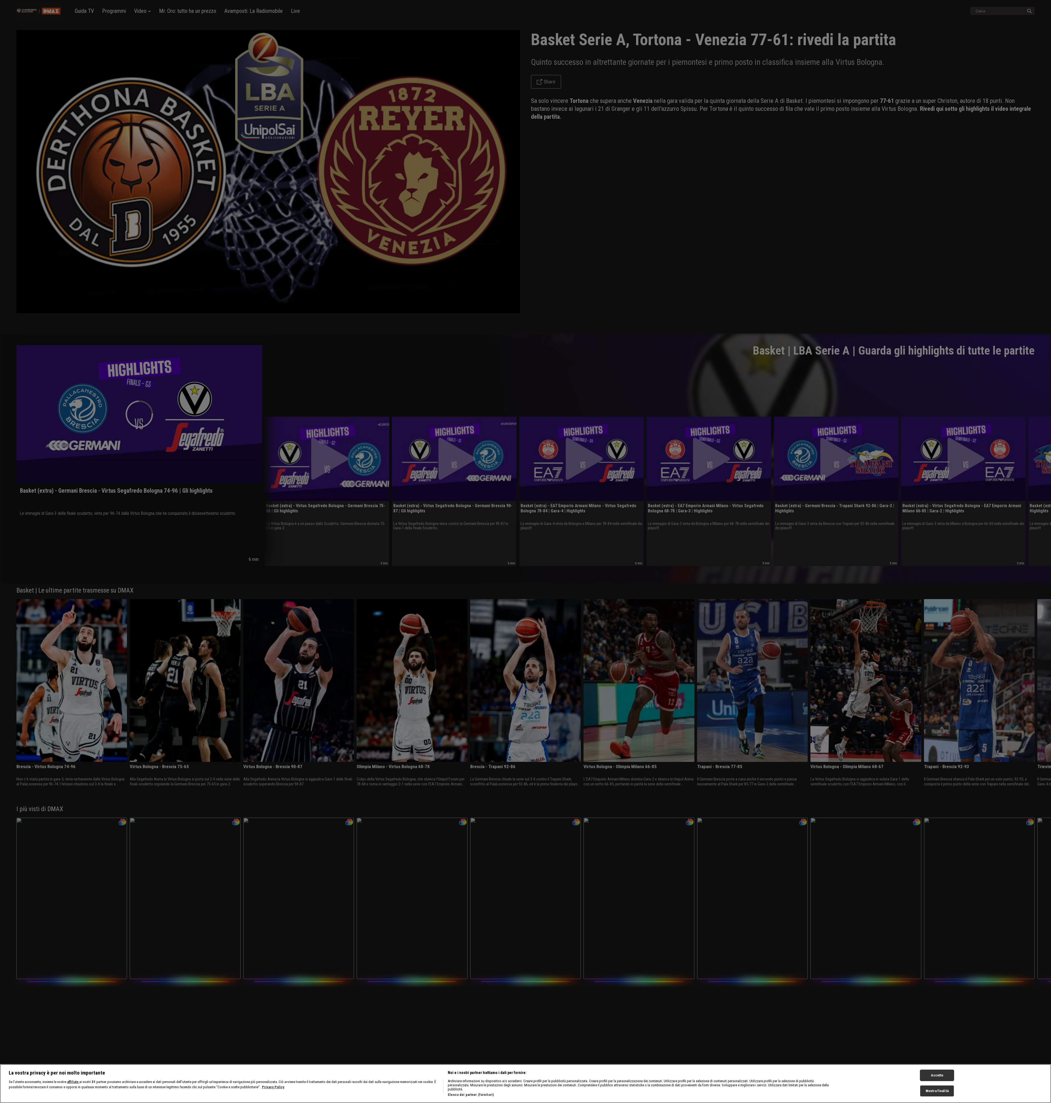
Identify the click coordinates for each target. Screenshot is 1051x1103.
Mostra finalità (937, 1091)
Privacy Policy (273, 1087)
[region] (525, 1083)
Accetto (937, 1075)
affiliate (73, 1082)
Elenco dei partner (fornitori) (471, 1095)
